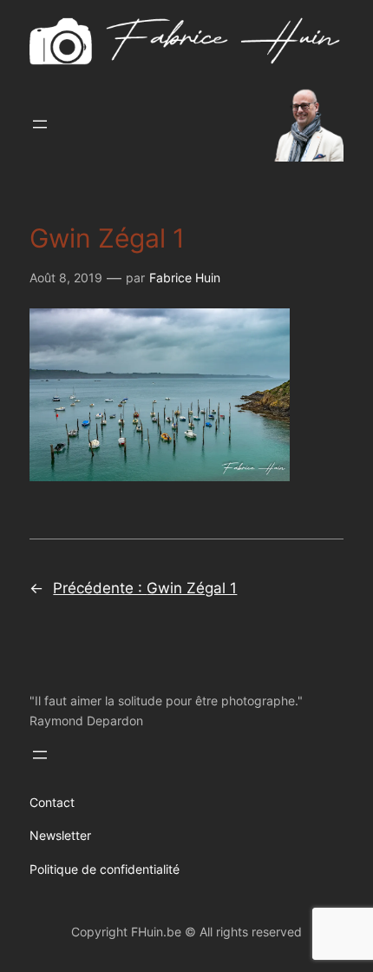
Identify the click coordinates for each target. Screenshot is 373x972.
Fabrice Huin (184, 277)
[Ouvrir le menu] (39, 124)
